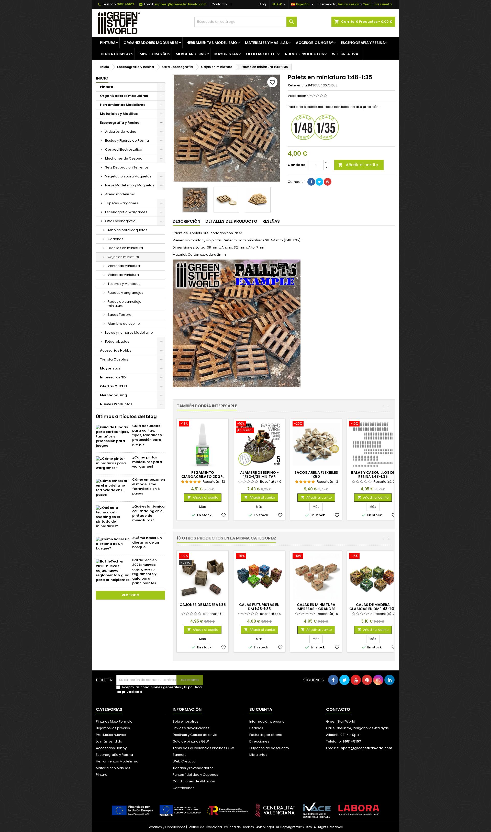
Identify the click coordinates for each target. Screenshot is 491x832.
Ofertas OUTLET (261, 54)
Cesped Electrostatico (123, 149)
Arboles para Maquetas (127, 230)
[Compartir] (311, 182)
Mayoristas (226, 54)
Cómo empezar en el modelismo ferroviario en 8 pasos (148, 486)
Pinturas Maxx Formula (114, 721)
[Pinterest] (327, 182)
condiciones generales (160, 687)
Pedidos (256, 728)
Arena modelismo (120, 194)
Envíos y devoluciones (191, 728)
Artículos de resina (120, 131)
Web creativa (345, 54)
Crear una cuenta (377, 4)
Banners (179, 754)
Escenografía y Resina (363, 42)
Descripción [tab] (186, 221)
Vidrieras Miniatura (123, 274)
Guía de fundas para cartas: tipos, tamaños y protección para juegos (147, 435)
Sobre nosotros (185, 721)
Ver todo (130, 595)
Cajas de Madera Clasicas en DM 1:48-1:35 (372, 606)
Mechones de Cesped (123, 158)
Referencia (297, 85)
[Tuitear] (319, 182)
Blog (262, 4)
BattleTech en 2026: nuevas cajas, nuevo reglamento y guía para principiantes (144, 572)
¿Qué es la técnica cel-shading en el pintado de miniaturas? (148, 513)
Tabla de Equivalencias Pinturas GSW (203, 748)
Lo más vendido (109, 741)
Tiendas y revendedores (193, 768)
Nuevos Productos (304, 54)
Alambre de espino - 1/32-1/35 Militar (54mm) (259, 476)
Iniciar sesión (348, 4)
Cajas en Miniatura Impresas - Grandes (316, 606)
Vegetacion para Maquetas (128, 176)
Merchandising (191, 54)
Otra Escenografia (120, 221)
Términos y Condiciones (166, 827)
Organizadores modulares (151, 42)
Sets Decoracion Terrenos (127, 167)
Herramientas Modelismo (211, 42)
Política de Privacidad (205, 827)
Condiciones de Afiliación (194, 781)
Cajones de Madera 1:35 (203, 604)
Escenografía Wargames (126, 212)
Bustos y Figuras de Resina (127, 140)
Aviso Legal (265, 827)
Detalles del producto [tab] (231, 221)
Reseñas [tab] (271, 221)
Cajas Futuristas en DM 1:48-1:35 (259, 606)
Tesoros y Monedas (124, 283)
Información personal (267, 721)
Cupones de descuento (269, 748)
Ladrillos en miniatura (125, 247)
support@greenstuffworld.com (180, 4)
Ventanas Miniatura (124, 265)
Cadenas (115, 239)
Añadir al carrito (358, 165)
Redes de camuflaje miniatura (124, 303)
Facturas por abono (265, 734)
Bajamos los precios (113, 728)
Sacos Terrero (119, 314)
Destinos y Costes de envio (195, 734)
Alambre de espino (124, 323)
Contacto (219, 4)
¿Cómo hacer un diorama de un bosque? (147, 542)
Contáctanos (183, 787)
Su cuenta (260, 709)
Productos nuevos (111, 734)
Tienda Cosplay (115, 54)
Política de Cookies (239, 827)
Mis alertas (258, 754)
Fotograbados (117, 341)
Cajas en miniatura (123, 256)
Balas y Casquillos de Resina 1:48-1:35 (373, 474)
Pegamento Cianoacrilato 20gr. (202, 474)
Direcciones (259, 741)
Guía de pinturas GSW (191, 741)
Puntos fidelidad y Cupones (195, 774)
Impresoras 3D (153, 54)
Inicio (102, 78)
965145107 (125, 4)
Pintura (108, 42)
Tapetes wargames (121, 203)
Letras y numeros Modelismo (129, 332)
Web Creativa (184, 761)
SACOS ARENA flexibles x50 (316, 474)
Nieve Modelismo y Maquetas (129, 185)
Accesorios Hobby (314, 42)
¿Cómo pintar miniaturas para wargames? (147, 462)
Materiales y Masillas (266, 42)
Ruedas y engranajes (125, 292)
